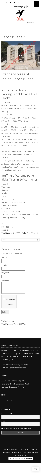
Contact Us (7, 400)
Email (3, 421)
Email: (4, 265)
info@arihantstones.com (16, 368)
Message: (5, 280)
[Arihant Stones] (20, 14)
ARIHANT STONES (18, 449)
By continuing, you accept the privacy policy (17, 428)
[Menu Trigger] (36, 4)
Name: (4, 257)
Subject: (5, 272)
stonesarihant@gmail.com (17, 364)
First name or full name (8, 414)
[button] (35, 469)
